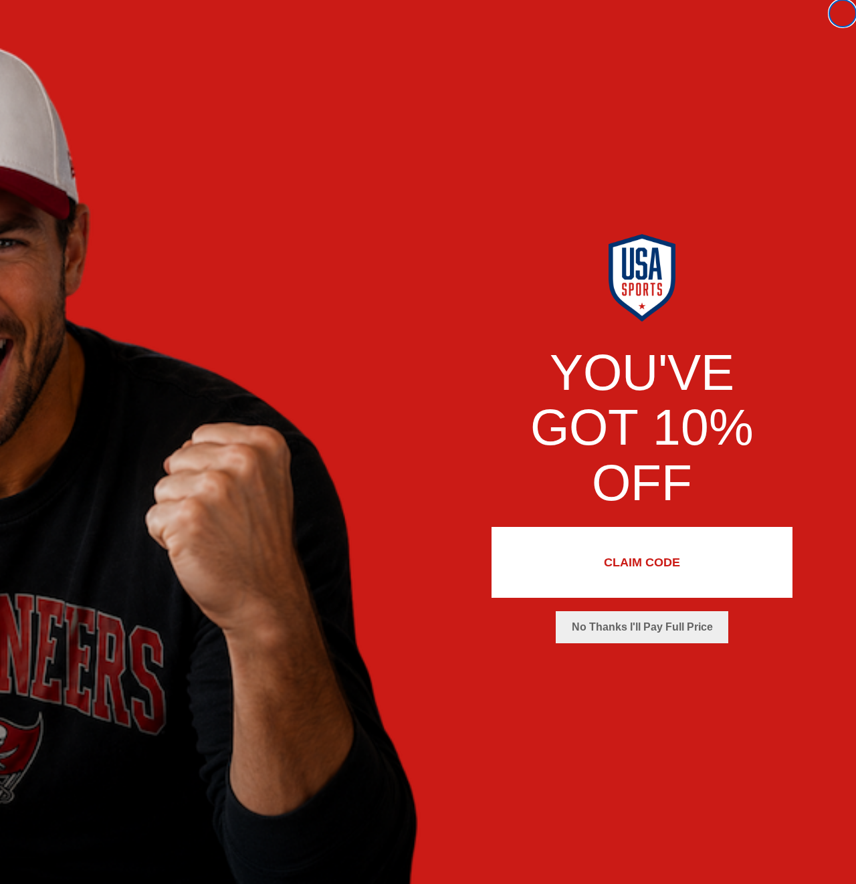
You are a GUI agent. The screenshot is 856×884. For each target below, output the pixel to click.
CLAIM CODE (642, 562)
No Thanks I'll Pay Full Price (642, 627)
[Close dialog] (842, 13)
